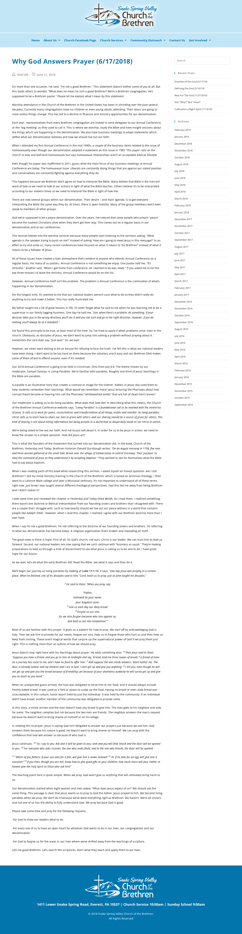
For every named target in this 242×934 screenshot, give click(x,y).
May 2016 (180, 349)
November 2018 (183, 150)
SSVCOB (22, 74)
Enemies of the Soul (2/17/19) (191, 81)
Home (35, 40)
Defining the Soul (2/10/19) (189, 88)
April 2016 (180, 356)
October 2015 (182, 397)
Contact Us (177, 40)
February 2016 (183, 370)
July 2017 (179, 253)
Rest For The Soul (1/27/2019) (191, 95)
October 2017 (182, 233)
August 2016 (181, 329)
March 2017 (181, 281)
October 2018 (182, 157)
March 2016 (181, 363)
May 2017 (180, 267)
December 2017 (183, 219)
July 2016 (179, 336)
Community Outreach (146, 40)
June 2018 (180, 178)
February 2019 (183, 130)
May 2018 (180, 184)
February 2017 (183, 288)
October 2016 (182, 315)
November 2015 (183, 391)
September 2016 (184, 322)
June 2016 (180, 342)
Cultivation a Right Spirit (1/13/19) (193, 109)
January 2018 (182, 212)
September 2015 (184, 404)
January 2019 (182, 136)
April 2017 (180, 274)
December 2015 (183, 384)
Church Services (111, 40)
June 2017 (180, 260)
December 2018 (183, 143)
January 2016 (182, 377)
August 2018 (181, 164)
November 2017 (183, 226)
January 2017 (182, 294)
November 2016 (183, 308)
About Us (50, 40)
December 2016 (183, 301)
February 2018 (183, 205)
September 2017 (184, 239)
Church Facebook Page (80, 40)
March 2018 (181, 198)
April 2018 (180, 191)
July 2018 (179, 171)
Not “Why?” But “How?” (188, 102)
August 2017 (181, 246)
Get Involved (198, 40)
